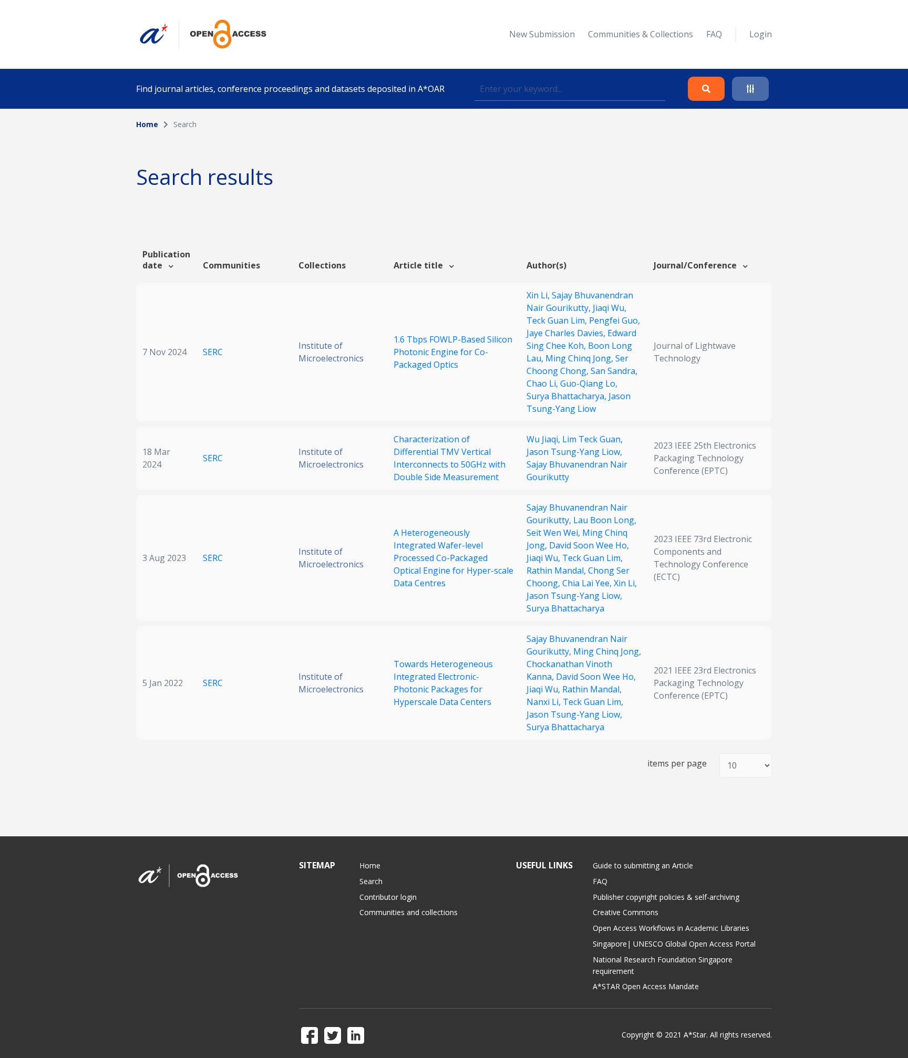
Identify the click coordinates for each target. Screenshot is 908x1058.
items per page (677, 763)
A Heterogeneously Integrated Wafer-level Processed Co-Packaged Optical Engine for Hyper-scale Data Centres (453, 558)
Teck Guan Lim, (558, 320)
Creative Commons (625, 912)
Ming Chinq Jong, (580, 358)
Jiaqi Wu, (609, 308)
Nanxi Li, (545, 702)
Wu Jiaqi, (544, 439)
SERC (213, 352)
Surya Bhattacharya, (567, 396)
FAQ (714, 34)
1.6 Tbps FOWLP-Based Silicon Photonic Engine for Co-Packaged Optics (453, 352)
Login (760, 34)
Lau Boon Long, (604, 520)
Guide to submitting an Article (643, 865)
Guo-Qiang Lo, (588, 383)
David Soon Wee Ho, (589, 545)
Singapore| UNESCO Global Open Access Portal (674, 944)
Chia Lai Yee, (588, 583)
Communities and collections (408, 912)
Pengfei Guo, (614, 320)
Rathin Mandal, (557, 570)
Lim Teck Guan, (592, 439)
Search (371, 881)
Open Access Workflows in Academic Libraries (671, 928)
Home (147, 124)
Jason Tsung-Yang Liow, (574, 452)
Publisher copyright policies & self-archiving (666, 897)
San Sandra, (614, 371)
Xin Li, (539, 295)
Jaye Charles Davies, (567, 333)
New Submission (542, 34)
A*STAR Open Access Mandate (646, 986)
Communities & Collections (640, 34)
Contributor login (388, 897)
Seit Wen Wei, (554, 532)
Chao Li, (543, 383)
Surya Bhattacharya (565, 608)
